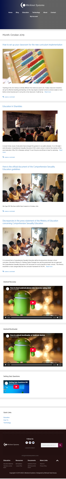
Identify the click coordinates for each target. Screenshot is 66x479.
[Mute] (57, 317)
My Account (34, 16)
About (45, 12)
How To (5, 420)
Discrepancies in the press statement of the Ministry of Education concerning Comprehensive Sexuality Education (30, 222)
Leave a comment (10, 97)
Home (10, 12)
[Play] (6, 317)
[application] (33, 302)
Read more (48, 92)
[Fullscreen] (60, 317)
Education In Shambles (12, 106)
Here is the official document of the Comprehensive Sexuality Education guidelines (29, 168)
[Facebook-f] (27, 442)
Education (25, 12)
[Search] (60, 445)
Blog (17, 12)
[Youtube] (33, 442)
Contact (53, 12)
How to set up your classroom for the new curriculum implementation (32, 45)
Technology (36, 12)
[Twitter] (30, 442)
